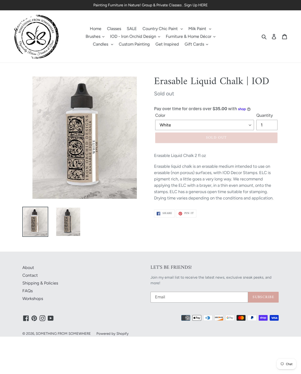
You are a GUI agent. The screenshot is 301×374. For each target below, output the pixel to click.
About (28, 267)
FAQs (27, 290)
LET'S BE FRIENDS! (171, 267)
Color (160, 115)
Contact (30, 275)
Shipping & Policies (40, 283)
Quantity (264, 115)
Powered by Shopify (112, 333)
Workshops (32, 298)
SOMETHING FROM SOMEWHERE (63, 333)
